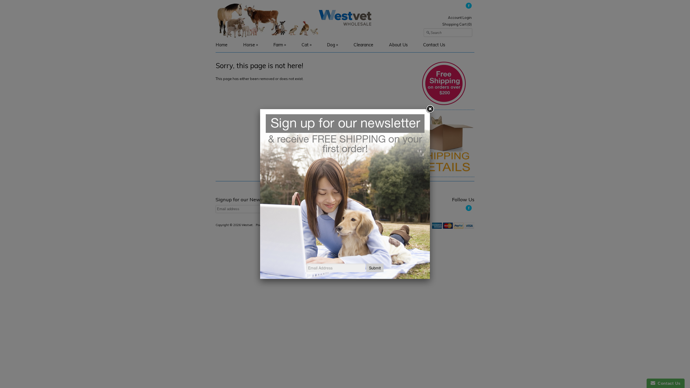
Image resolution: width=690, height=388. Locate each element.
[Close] (430, 109)
